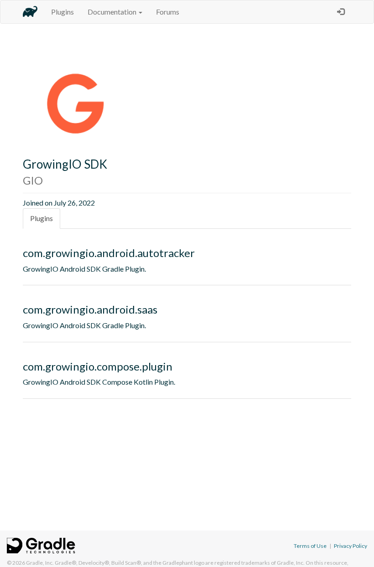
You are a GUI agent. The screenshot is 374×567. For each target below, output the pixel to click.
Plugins (62, 11)
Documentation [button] (113, 11)
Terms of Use (310, 545)
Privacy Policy (350, 545)
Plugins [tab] (41, 218)
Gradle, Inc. (40, 562)
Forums (167, 11)
